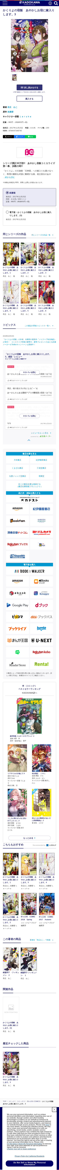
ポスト (9, 137)
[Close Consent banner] (54, 1109)
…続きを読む (9, 177)
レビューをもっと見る (39, 433)
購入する (29, 99)
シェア (20, 137)
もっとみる (28, 838)
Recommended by (39, 845)
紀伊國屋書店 (41, 460)
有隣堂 (41, 476)
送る (31, 137)
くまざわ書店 (17, 468)
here (47, 1125)
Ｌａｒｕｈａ (25, 116)
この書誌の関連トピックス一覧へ (37, 326)
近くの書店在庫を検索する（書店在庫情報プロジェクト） (29, 485)
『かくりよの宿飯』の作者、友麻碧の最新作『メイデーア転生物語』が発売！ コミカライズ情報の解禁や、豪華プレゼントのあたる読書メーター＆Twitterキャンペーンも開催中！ (29, 342)
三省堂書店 (41, 468)
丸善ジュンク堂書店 (17, 476)
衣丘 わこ (12, 107)
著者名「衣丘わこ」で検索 (40, 940)
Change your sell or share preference (21, 1149)
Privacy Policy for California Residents (29, 1156)
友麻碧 (10, 112)
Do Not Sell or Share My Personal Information (24, 1144)
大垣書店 (17, 460)
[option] (12, 1015)
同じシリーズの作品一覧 (41, 235)
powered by (35, 436)
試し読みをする (31, 87)
